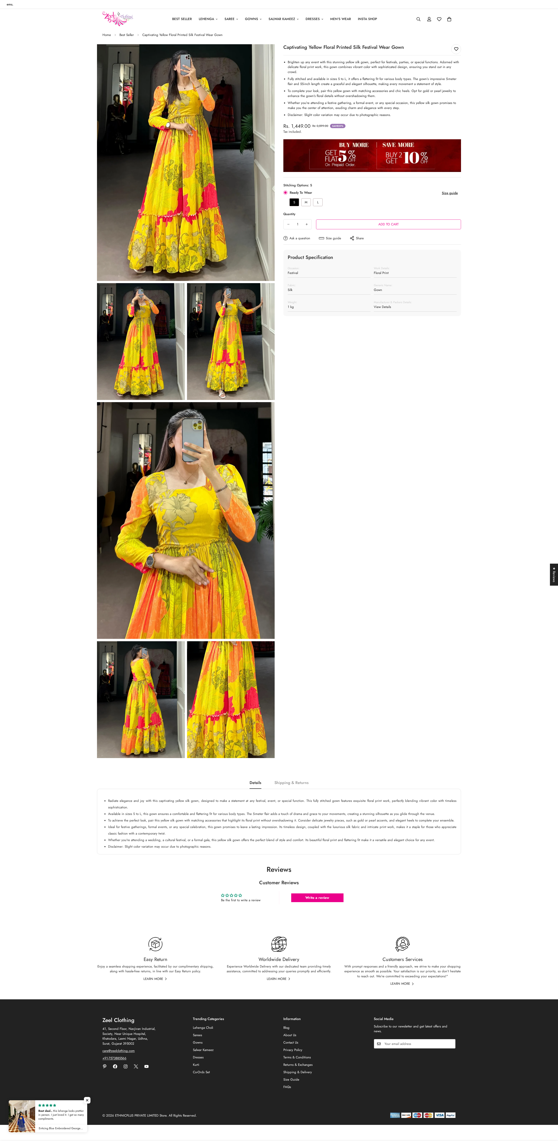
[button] (449, 19)
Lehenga (206, 19)
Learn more (153, 978)
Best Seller (182, 19)
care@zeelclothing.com (118, 1050)
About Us (289, 1035)
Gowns (251, 19)
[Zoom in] (266, 53)
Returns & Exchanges (298, 1064)
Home (106, 34)
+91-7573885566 (114, 1058)
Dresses (313, 19)
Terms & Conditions (297, 1057)
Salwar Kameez (282, 19)
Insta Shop (367, 19)
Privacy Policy (292, 1049)
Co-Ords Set (201, 1072)
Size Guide (291, 1079)
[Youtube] (146, 1066)
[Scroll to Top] (549, 1117)
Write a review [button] (317, 897)
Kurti (196, 1064)
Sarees (197, 1035)
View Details (382, 306)
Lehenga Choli (203, 1027)
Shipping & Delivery (297, 1072)
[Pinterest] (104, 1066)
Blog (286, 1027)
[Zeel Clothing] (117, 19)
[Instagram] (125, 1066)
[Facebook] (115, 1066)
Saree (230, 19)
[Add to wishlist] (456, 49)
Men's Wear (340, 19)
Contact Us (290, 1042)
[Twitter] (136, 1066)
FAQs (287, 1087)
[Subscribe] (451, 1044)
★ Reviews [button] (554, 574)
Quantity (289, 214)
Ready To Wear (301, 192)
